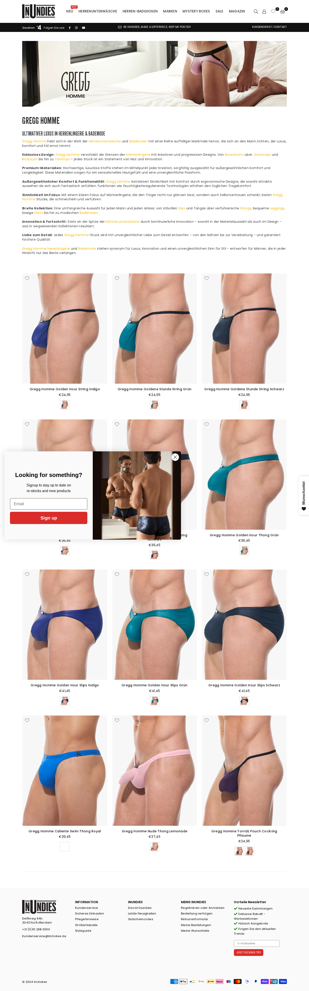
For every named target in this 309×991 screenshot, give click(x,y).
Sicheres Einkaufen (89, 913)
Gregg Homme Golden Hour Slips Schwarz (244, 685)
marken (170, 11)
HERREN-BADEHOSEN (140, 11)
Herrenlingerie (58, 248)
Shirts (38, 213)
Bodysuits (30, 159)
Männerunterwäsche (123, 221)
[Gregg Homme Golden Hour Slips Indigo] (64, 625)
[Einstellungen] (264, 11)
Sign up (48, 517)
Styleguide (83, 931)
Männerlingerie (138, 154)
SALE (219, 11)
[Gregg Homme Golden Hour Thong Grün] (244, 474)
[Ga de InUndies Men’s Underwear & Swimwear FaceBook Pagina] (70, 28)
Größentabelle (86, 925)
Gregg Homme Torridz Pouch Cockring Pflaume (244, 833)
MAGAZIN (237, 11)
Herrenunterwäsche (97, 11)
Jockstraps (262, 154)
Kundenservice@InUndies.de (44, 936)
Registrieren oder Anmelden (202, 908)
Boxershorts (234, 154)
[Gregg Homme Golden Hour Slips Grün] (154, 625)
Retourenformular (194, 919)
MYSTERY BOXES (196, 11)
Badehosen (138, 141)
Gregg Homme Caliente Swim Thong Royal (65, 831)
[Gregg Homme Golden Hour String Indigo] (64, 328)
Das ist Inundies (140, 908)
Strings (245, 208)
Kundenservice (86, 908)
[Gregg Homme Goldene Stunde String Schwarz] (244, 328)
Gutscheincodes (140, 919)
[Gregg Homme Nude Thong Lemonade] (154, 771)
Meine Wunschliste (195, 931)
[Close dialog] (175, 457)
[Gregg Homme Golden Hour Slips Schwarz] (244, 625)
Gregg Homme (34, 141)
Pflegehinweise (87, 919)
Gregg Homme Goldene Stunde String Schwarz (244, 389)
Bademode (87, 248)
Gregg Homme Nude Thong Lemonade (155, 831)
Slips (181, 208)
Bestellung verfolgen (197, 913)
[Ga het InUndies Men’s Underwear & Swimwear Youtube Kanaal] (84, 28)
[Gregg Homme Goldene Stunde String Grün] (154, 328)
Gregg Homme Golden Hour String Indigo (65, 389)
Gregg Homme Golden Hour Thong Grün (244, 535)
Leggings (277, 208)
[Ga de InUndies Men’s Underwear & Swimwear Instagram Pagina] (76, 28)
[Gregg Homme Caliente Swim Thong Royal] (64, 771)
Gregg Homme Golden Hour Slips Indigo (65, 685)
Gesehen (29, 28)
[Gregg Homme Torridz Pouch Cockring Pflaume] (244, 771)
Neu (71, 10)
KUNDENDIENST (262, 27)
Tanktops (62, 159)
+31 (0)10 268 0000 (36, 929)
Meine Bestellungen (196, 925)
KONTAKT (280, 27)
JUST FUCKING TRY (248, 952)
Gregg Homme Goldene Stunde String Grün (155, 389)
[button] (282, 11)
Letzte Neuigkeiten (142, 913)
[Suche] (256, 11)
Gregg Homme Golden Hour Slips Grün (154, 685)
